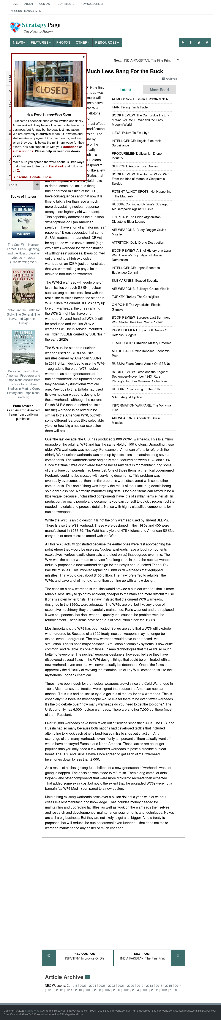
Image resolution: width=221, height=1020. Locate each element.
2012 (59, 990)
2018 (149, 985)
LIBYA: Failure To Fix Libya (130, 132)
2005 (126, 990)
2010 (78, 990)
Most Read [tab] (159, 89)
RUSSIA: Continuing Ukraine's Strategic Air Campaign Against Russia (140, 206)
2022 (111, 985)
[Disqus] (113, 891)
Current (72, 985)
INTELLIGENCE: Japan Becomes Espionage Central (136, 269)
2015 (168, 985)
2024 (92, 985)
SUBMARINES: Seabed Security (135, 280)
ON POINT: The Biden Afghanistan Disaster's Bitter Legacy (136, 219)
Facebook (56, 166)
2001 (164, 990)
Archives (171, 78)
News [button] (18, 42)
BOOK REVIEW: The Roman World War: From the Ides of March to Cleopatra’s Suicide (140, 179)
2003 (145, 990)
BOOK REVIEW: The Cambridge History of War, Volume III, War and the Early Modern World (140, 120)
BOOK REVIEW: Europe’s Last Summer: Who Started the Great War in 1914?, (141, 319)
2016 (159, 985)
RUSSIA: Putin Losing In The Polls (136, 389)
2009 (88, 990)
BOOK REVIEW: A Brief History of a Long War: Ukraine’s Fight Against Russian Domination (141, 255)
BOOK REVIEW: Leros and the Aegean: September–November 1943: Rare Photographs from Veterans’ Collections (140, 376)
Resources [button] (106, 42)
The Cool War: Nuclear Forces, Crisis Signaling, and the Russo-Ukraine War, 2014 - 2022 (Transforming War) (23, 253)
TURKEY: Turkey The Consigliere (135, 296)
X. (18, 170)
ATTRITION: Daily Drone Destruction (138, 242)
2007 (107, 990)
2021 (121, 985)
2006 (116, 990)
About (28, 3)
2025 (83, 985)
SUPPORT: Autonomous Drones (135, 166)
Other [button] (82, 42)
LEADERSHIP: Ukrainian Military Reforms (142, 342)
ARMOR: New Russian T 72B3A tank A (140, 99)
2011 (69, 990)
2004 (135, 990)
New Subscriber (92, 3)
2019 (140, 985)
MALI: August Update (127, 397)
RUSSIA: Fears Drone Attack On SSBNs (141, 363)
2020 (130, 985)
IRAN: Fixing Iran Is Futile (130, 107)
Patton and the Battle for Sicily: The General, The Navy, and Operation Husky (23, 316)
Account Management (27, 11)
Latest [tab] (125, 89)
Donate (35, 177)
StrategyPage (33, 1010)
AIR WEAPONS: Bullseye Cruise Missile (140, 288)
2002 (154, 990)
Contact (45, 3)
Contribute (66, 3)
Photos (63, 42)
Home (14, 3)
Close (47, 177)
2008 (97, 990)
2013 (50, 990)
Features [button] (40, 42)
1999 (173, 990)
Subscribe (20, 177)
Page (41, 27)
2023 (102, 985)
